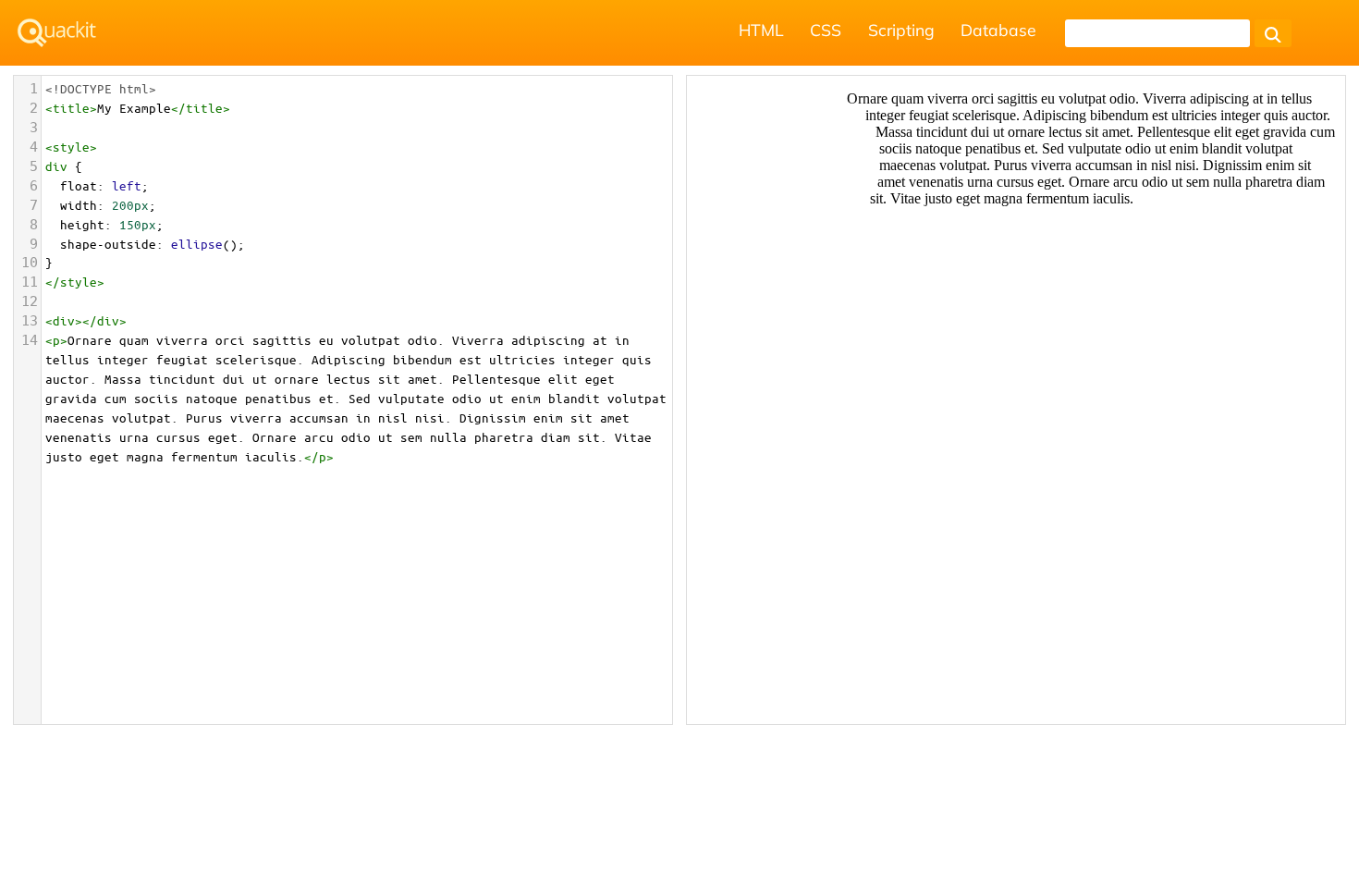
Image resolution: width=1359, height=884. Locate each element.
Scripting (901, 29)
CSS (825, 29)
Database (998, 29)
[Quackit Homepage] (57, 33)
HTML (761, 29)
